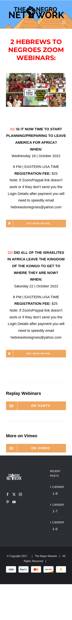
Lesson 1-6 (58, 525)
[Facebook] (7, 494)
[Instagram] (20, 494)
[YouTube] (14, 502)
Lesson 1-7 (58, 508)
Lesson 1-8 (58, 490)
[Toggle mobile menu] (64, 22)
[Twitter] (14, 494)
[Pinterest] (7, 502)
